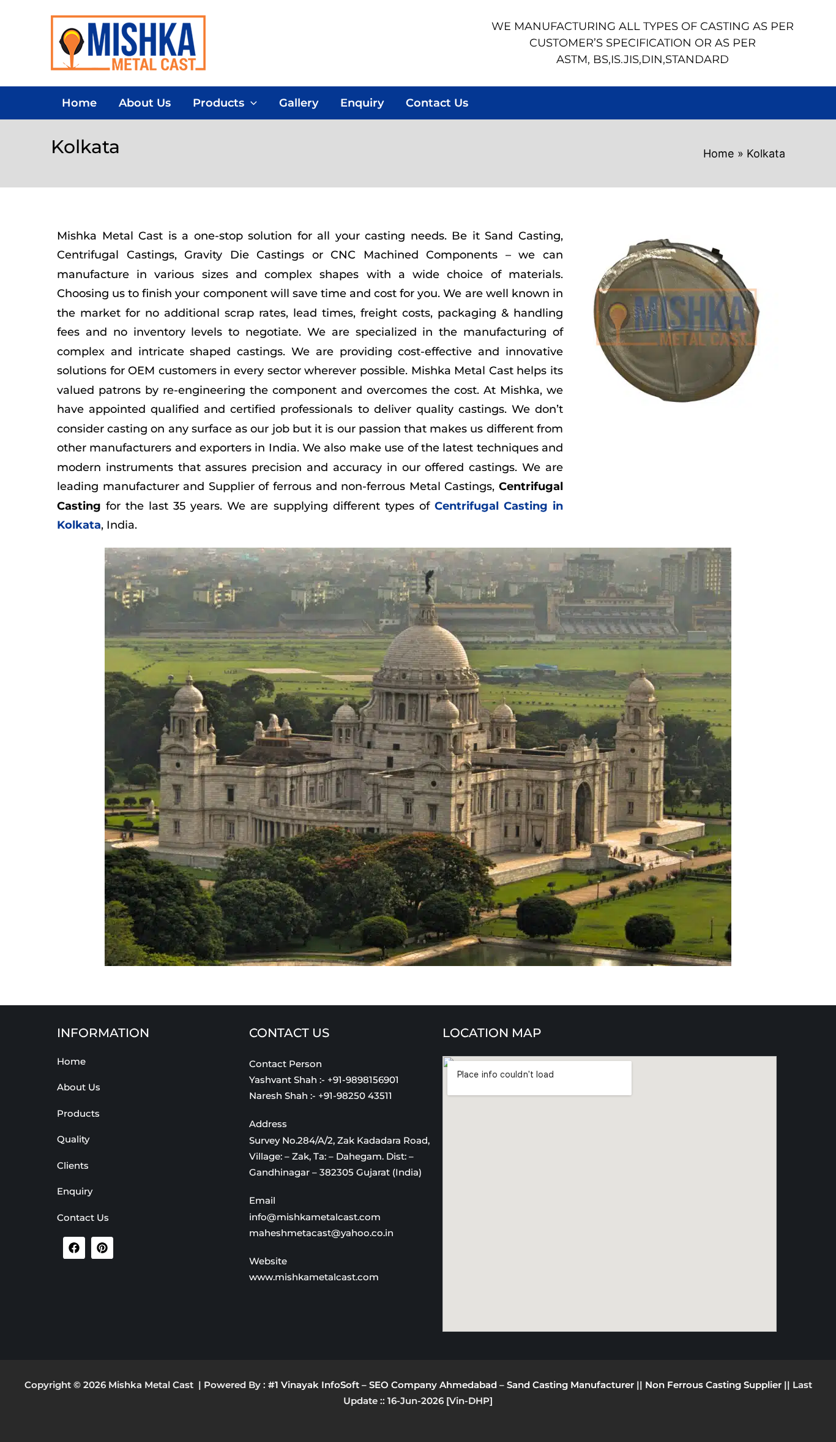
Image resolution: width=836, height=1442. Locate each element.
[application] (250, 103)
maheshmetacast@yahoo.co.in (321, 1233)
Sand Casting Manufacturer (570, 1385)
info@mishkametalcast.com (315, 1217)
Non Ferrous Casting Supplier (713, 1385)
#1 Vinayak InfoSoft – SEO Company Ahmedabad (382, 1385)
